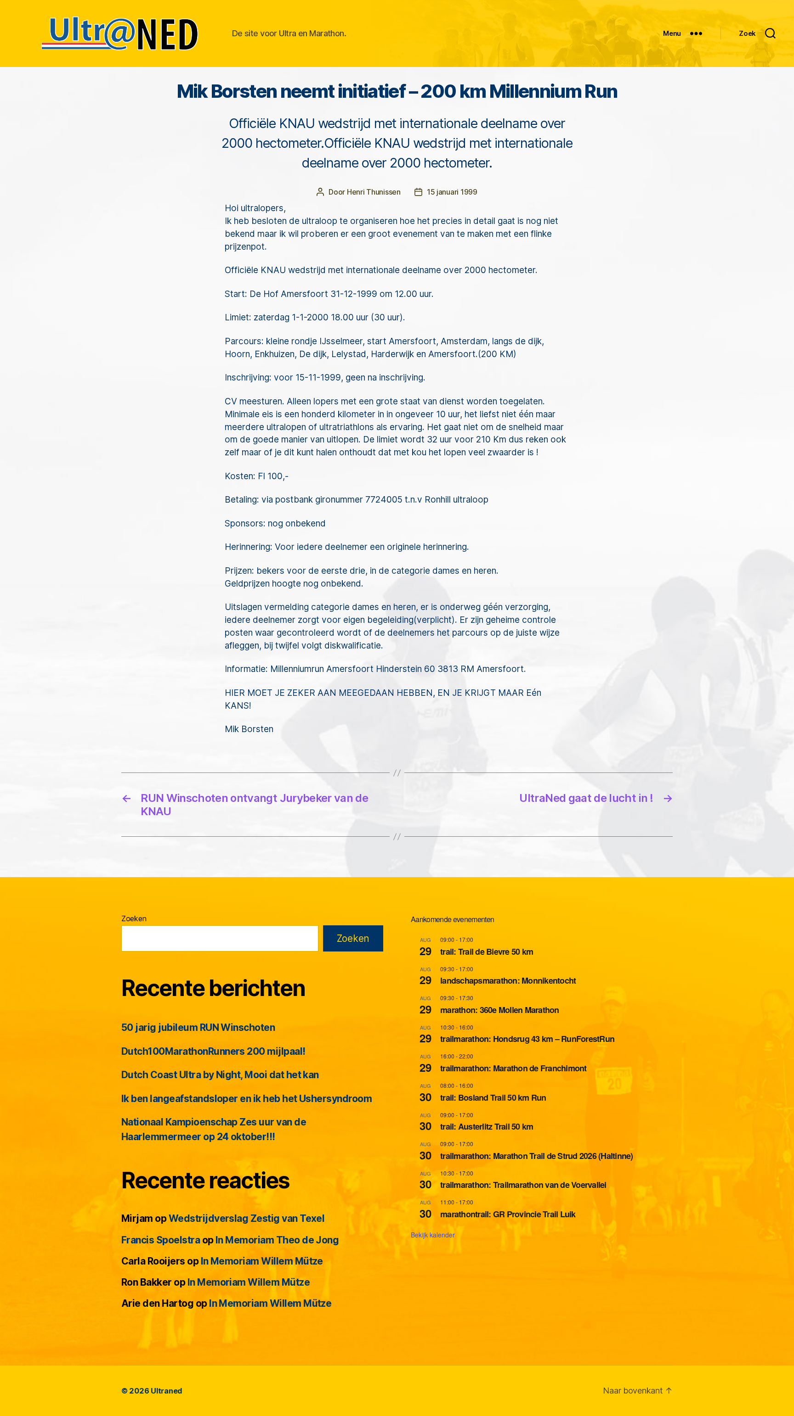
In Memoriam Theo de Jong (277, 1240)
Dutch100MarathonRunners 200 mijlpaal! (213, 1051)
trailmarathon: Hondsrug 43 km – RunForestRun (527, 1039)
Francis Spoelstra (160, 1240)
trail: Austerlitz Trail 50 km (486, 1126)
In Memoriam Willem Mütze (262, 1261)
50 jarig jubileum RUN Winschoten (198, 1027)
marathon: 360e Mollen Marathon (499, 1010)
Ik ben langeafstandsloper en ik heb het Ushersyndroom (246, 1098)
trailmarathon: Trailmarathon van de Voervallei (523, 1185)
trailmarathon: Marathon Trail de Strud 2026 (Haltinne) (536, 1156)
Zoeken (133, 918)
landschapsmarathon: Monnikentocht (508, 980)
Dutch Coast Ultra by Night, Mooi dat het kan (220, 1074)
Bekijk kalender (433, 1234)
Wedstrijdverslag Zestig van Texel (247, 1218)
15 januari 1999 (452, 191)
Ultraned (166, 1390)
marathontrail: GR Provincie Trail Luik (508, 1214)
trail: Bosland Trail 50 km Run (493, 1097)
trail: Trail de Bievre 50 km (486, 951)
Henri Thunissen (374, 191)
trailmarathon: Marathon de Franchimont (513, 1068)
